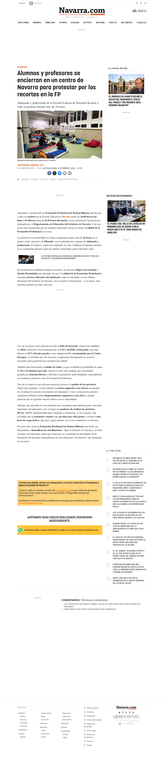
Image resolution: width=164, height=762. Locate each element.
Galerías (66, 734)
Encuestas (45, 720)
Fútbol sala (66, 716)
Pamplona (50, 22)
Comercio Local (64, 490)
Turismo (90, 741)
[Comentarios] (70, 173)
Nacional (100, 22)
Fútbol (43, 730)
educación (34, 179)
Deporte (87, 22)
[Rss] (43, 165)
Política (22, 716)
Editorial (23, 737)
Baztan (53, 179)
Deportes (43, 727)
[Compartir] (49, 173)
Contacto (90, 712)
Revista (113, 22)
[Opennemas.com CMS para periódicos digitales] (126, 719)
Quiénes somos (93, 708)
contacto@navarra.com (31, 503)
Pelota (43, 737)
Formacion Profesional (67, 179)
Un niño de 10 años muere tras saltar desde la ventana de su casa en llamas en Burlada (127, 460)
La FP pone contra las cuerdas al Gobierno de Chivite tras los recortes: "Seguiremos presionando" (70, 257)
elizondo (44, 179)
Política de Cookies (94, 720)
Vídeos (65, 738)
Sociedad (23, 726)
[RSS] (133, 712)
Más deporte (67, 720)
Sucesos (23, 720)
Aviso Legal (91, 731)
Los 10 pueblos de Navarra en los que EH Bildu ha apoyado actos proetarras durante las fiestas (129, 515)
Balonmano (67, 713)
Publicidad (91, 716)
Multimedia (126, 22)
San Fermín (23, 22)
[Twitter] (41, 165)
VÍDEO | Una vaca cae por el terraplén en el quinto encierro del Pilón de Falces (128, 580)
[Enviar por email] (65, 173)
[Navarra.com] (82, 10)
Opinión (63, 22)
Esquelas (141, 22)
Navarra (37, 22)
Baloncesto (45, 734)
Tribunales (24, 723)
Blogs (43, 716)
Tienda (89, 745)
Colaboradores (46, 713)
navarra (24, 179)
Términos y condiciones (94, 600)
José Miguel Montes (28, 165)
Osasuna (75, 22)
